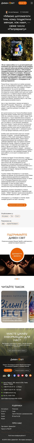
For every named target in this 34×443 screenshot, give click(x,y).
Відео (3, 418)
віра (3, 223)
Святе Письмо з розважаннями (22, 414)
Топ (12, 216)
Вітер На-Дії (16, 416)
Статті (17, 216)
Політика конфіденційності (17, 435)
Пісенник (15, 409)
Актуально (5, 216)
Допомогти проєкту (17, 254)
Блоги (3, 414)
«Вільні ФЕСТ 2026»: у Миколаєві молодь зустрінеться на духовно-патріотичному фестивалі (12, 317)
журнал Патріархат (12, 223)
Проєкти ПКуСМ (6, 429)
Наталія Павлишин (13, 12)
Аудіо (3, 416)
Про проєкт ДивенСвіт (8, 426)
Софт (14, 411)
